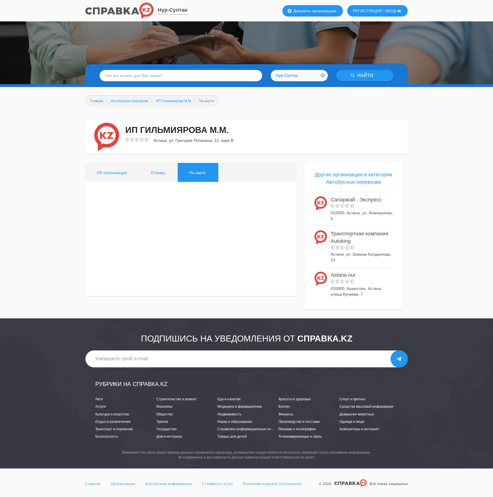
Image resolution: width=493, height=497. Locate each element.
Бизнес (284, 407)
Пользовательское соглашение (272, 484)
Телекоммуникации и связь (300, 437)
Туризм (162, 422)
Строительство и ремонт (176, 399)
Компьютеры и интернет (359, 429)
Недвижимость (229, 414)
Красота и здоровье (294, 399)
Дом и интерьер (169, 437)
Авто (99, 399)
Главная (93, 484)
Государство (166, 429)
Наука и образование (234, 422)
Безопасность (106, 437)
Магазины (164, 407)
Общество (164, 414)
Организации (123, 484)
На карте (197, 172)
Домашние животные (357, 414)
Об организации (112, 172)
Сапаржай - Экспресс (356, 200)
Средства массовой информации (366, 407)
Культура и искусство (112, 414)
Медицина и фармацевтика (239, 407)
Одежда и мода (352, 422)
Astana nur (343, 275)
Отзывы (158, 172)
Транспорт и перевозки (114, 429)
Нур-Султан (172, 10)
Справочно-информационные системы (249, 429)
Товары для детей (232, 437)
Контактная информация (168, 484)
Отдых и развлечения (113, 422)
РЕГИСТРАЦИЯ (367, 11)
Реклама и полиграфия (297, 429)
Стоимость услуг (217, 484)
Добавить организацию (314, 11)
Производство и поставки (299, 422)
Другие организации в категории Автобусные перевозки (353, 178)
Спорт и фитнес (353, 399)
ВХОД (391, 11)
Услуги (100, 407)
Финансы (285, 414)
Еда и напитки (229, 399)
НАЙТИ (364, 75)
